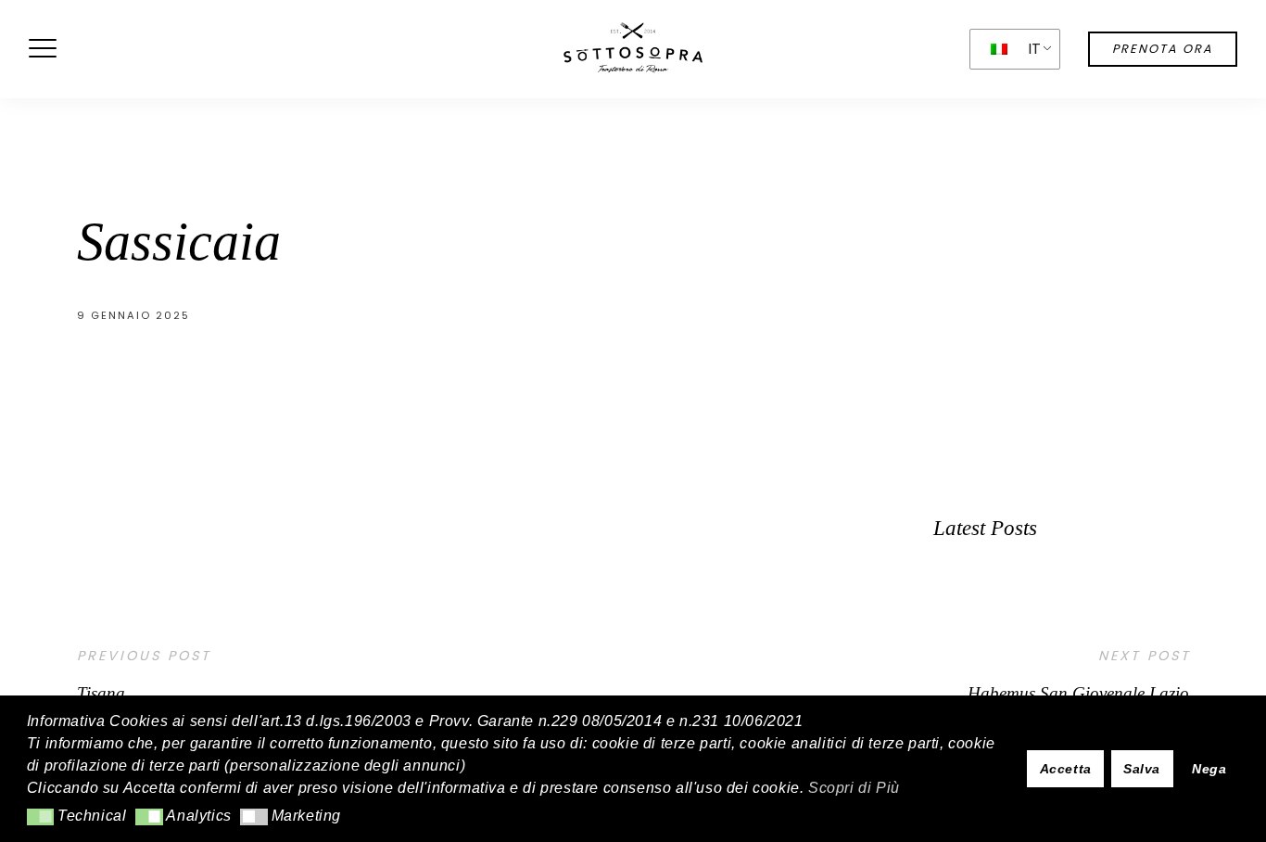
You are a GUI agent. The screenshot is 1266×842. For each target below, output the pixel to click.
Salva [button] (1141, 768)
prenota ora (1162, 49)
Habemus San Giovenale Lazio (1078, 693)
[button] (40, 817)
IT (1035, 48)
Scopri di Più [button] (854, 788)
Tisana (101, 693)
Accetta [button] (1066, 768)
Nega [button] (1209, 768)
